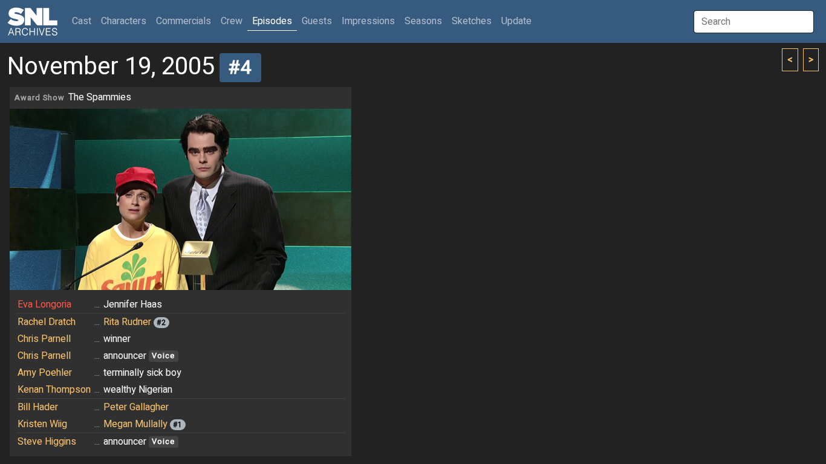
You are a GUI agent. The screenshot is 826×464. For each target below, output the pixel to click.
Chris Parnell (44, 339)
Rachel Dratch (47, 322)
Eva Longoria (44, 304)
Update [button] (516, 21)
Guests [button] (317, 21)
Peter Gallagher (136, 407)
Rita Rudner (127, 322)
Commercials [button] (183, 21)
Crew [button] (231, 21)
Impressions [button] (368, 21)
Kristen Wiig (42, 424)
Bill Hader (38, 407)
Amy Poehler (45, 373)
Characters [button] (123, 21)
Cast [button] (84, 20)
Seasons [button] (423, 21)
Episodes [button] (272, 21)
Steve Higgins (47, 441)
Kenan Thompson (54, 389)
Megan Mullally (135, 424)
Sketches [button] (472, 21)
